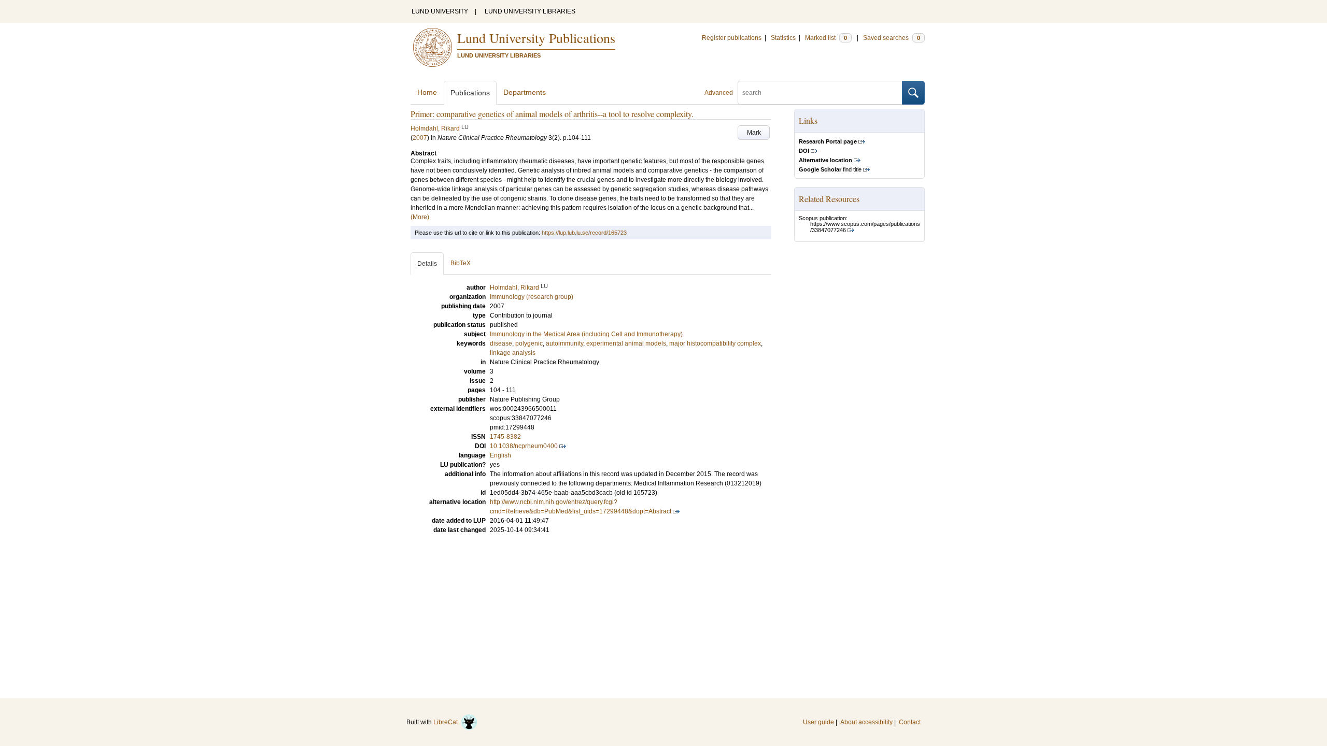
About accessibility (866, 722)
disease (501, 343)
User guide (818, 722)
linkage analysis (512, 352)
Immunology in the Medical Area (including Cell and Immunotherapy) (586, 334)
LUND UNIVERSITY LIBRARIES (530, 11)
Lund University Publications (536, 38)
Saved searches (891, 37)
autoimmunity (564, 343)
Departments (524, 92)
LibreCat (447, 722)
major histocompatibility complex (715, 343)
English (500, 455)
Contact (910, 722)
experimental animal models (626, 343)
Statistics (783, 37)
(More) (420, 217)
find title (830, 169)
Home (427, 92)
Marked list (826, 37)
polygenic (529, 343)
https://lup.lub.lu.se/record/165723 (584, 232)
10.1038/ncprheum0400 (524, 446)
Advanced (718, 92)
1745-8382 (505, 436)
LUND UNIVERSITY (440, 11)
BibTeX (460, 263)
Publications (470, 93)
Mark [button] (754, 132)
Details (427, 263)
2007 (420, 137)
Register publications (731, 37)
